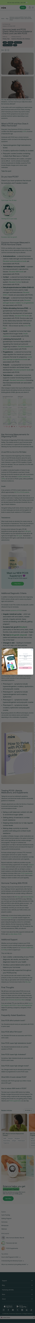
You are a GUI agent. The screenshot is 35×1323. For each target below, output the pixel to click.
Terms (23, 665)
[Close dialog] (32, 649)
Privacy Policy (21, 665)
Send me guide (25, 667)
